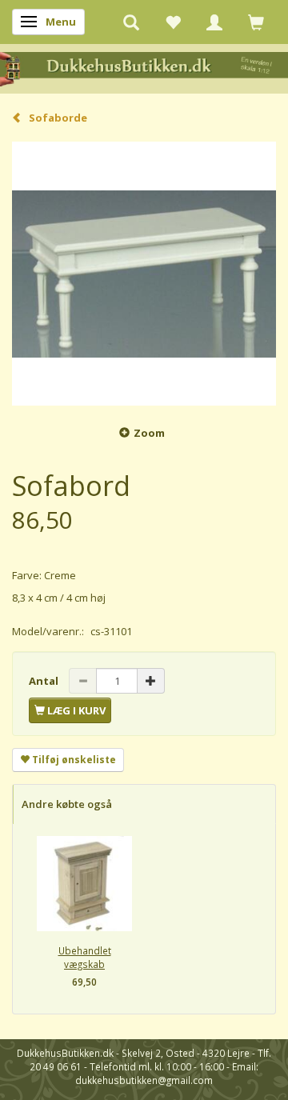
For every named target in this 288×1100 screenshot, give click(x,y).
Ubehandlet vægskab (84, 957)
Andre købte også (67, 804)
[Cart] (256, 21)
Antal (45, 681)
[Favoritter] (173, 21)
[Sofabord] (144, 274)
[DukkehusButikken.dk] (144, 67)
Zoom (149, 433)
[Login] (214, 21)
